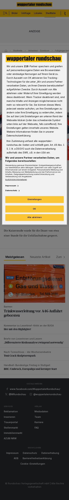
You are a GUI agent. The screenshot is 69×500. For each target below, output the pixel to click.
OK (34, 209)
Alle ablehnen (34, 217)
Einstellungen (35, 199)
